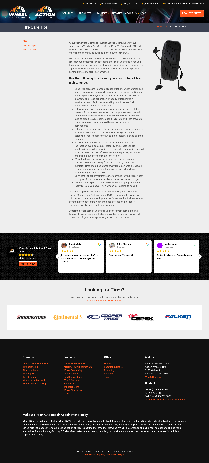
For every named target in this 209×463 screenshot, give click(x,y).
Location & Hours (113, 366)
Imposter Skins (71, 386)
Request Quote (191, 13)
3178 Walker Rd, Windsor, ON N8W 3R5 (184, 3)
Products (85, 13)
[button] (199, 256)
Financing (109, 370)
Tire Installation (31, 370)
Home (107, 363)
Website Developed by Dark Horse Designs (104, 454)
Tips (106, 377)
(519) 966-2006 (109, 3)
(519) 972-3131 (130, 3)
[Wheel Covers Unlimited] (30, 13)
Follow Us (90, 3)
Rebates (117, 13)
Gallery (101, 13)
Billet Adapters (71, 383)
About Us (131, 13)
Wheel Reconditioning (34, 383)
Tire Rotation (30, 377)
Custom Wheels (72, 373)
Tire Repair (28, 373)
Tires (66, 393)
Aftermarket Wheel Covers (78, 366)
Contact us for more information (104, 300)
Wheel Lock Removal (34, 380)
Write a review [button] (28, 264)
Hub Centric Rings (73, 377)
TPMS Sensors (71, 380)
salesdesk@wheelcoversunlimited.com (165, 399)
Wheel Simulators (73, 390)
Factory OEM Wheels (74, 363)
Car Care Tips (29, 45)
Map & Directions (154, 377)
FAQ (144, 13)
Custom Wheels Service (35, 363)
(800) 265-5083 (151, 3)
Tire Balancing (30, 366)
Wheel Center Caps (74, 370)
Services (68, 13)
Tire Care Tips (29, 50)
